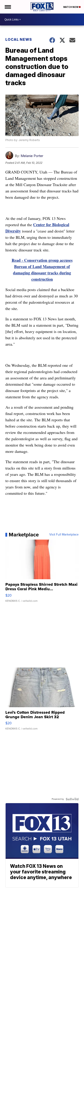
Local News (18, 39)
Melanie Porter (32, 156)
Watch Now (71, 7)
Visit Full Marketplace (64, 534)
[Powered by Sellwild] (72, 799)
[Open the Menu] (7, 6)
